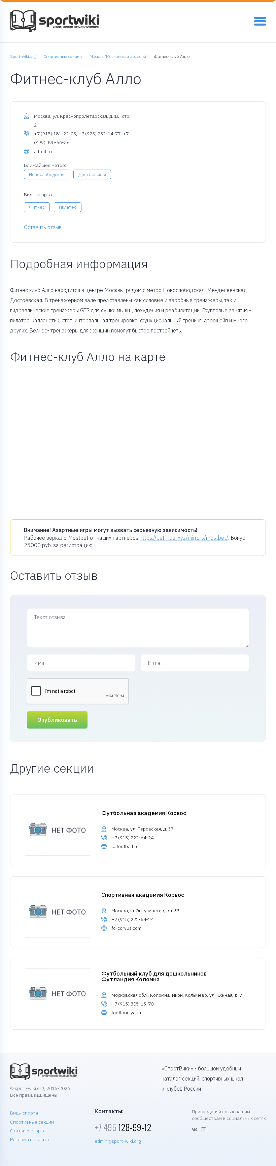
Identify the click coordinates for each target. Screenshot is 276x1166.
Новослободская (46, 174)
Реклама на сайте (29, 1139)
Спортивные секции (32, 1122)
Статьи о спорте (28, 1131)
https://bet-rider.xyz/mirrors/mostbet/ (184, 537)
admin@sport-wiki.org (118, 1141)
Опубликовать (57, 719)
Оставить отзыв (43, 227)
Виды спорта (24, 1113)
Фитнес (37, 207)
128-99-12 (123, 1127)
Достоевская (92, 174)
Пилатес (67, 207)
